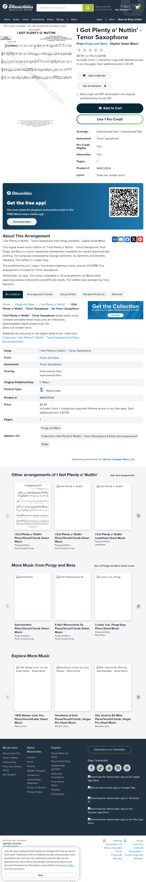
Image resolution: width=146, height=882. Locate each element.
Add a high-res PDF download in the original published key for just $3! (107, 96)
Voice (25, 19)
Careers (31, 757)
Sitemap (55, 790)
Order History (10, 758)
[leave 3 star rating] (90, 50)
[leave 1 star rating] (79, 50)
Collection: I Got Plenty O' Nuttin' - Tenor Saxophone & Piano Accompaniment (89, 436)
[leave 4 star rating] (96, 50)
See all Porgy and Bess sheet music (114, 565)
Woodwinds (38, 19)
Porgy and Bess (96, 43)
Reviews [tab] (117, 294)
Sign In (127, 6)
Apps (99, 19)
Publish (31, 766)
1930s (45, 444)
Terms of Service (36, 787)
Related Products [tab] (94, 294)
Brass (50, 19)
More (112, 20)
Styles (74, 19)
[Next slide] (138, 515)
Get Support (9, 774)
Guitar (16, 19)
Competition (58, 794)
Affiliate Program (36, 771)
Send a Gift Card (104, 9)
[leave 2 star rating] (85, 50)
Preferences (9, 762)
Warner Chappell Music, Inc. (119, 459)
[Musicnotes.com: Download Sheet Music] (18, 7)
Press (30, 762)
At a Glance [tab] (12, 294)
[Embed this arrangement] (115, 239)
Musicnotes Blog (60, 761)
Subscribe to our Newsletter (109, 749)
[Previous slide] (7, 515)
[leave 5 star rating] (101, 50)
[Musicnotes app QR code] (124, 206)
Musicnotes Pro (103, 6)
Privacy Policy (34, 792)
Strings (60, 19)
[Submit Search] (88, 7)
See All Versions (92, 85)
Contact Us (33, 775)
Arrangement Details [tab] (40, 294)
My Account (122, 9)
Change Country (10, 846)
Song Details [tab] (68, 294)
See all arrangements (122, 475)
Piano (7, 19)
